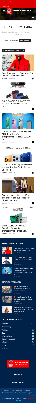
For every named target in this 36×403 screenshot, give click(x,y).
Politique (19, 391)
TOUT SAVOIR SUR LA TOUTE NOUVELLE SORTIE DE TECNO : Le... (16, 103)
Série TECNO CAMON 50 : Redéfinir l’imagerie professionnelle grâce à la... (14, 228)
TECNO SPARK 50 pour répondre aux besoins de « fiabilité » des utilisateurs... (17, 167)
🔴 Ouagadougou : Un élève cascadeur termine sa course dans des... (23, 299)
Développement (7, 393)
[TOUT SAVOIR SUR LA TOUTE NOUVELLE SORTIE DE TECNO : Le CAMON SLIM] (18, 90)
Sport (30, 393)
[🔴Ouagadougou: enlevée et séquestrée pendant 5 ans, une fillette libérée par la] (7, 309)
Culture (24, 393)
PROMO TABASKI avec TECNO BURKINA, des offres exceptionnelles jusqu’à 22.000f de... (16, 135)
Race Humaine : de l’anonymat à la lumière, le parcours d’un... (17, 74)
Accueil (6, 391)
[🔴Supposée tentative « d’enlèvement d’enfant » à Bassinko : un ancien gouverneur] (7, 289)
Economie (27, 391)
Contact (18, 395)
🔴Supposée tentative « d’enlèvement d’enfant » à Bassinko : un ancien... (22, 289)
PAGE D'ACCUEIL (24, 40)
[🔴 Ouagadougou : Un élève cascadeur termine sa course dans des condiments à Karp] (7, 299)
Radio (12, 391)
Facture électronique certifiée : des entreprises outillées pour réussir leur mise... (16, 198)
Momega (4, 78)
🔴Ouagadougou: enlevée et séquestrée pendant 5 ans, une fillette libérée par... (23, 309)
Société (17, 393)
